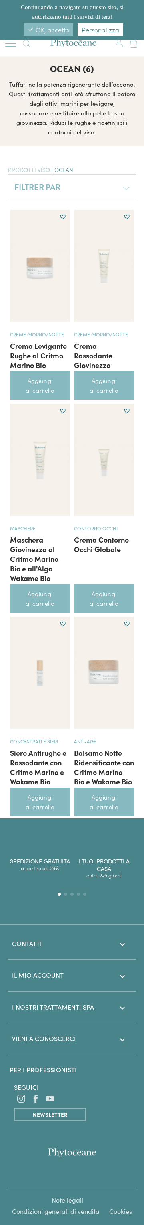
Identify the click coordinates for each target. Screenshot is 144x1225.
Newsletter (50, 1114)
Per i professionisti (43, 1069)
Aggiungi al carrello (40, 385)
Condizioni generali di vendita (56, 1211)
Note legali (67, 1200)
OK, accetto (48, 29)
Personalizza (100, 29)
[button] (59, 894)
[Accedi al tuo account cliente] (119, 42)
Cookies (120, 1211)
